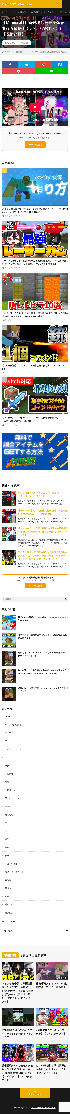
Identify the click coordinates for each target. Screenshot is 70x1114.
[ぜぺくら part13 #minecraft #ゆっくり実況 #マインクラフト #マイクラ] (9, 658)
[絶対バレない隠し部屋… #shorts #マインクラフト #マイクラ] (9, 694)
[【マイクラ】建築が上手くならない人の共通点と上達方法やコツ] (9, 640)
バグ (7, 765)
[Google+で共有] (43, 64)
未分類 (8, 880)
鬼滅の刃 (9, 912)
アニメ (8, 741)
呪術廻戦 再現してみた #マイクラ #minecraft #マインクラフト (17, 1033)
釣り (7, 896)
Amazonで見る (35, 144)
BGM (7, 716)
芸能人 (8, 888)
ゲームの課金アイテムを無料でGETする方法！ (33, 12)
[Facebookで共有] (10, 64)
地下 (7, 822)
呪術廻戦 (24, 43)
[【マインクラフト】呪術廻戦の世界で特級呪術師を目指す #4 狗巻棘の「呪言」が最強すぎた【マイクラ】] (9, 534)
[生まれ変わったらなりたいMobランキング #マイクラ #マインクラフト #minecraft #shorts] (9, 676)
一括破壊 (9, 773)
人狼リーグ (10, 790)
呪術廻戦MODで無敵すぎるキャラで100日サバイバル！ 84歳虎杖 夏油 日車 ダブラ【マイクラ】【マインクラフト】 (18, 1072)
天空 (7, 831)
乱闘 (7, 782)
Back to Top (35, 1094)
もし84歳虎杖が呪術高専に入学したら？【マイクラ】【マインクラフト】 (51, 1069)
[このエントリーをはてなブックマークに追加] (60, 64)
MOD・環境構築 (13, 724)
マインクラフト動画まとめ (43, 1107)
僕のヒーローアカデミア (16, 798)
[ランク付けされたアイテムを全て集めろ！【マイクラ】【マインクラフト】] (9, 498)
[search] (65, 599)
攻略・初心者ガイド (14, 871)
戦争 (7, 855)
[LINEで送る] (51, 71)
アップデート (11, 733)
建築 (7, 847)
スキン (8, 757)
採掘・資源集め (12, 863)
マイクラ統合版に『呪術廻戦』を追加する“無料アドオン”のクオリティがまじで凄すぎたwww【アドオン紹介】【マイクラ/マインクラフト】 (42, 555)
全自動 (8, 806)
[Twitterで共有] (26, 64)
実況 (7, 839)
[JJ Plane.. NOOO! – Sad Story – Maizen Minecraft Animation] (9, 622)
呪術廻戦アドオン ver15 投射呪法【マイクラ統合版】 (51, 985)
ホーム (4, 12)
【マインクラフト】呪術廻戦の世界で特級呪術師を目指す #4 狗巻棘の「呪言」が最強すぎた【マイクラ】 (43, 531)
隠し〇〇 (8, 320)
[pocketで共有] (18, 71)
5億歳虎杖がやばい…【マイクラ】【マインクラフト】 (51, 1031)
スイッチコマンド (12, 216)
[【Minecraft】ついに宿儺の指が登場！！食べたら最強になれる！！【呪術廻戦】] (9, 516)
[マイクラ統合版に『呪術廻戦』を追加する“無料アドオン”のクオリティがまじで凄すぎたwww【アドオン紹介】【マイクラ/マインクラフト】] (9, 557)
